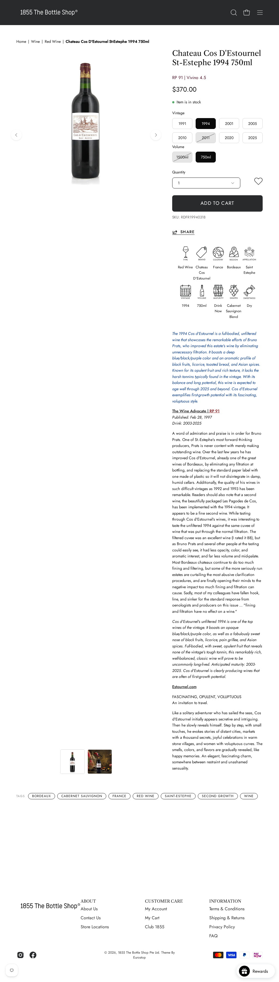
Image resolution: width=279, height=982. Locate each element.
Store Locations (95, 927)
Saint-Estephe (178, 796)
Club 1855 (154, 927)
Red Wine (53, 41)
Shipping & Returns (226, 918)
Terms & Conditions (226, 909)
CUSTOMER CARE (164, 901)
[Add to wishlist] (258, 182)
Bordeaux (41, 796)
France (119, 796)
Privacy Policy (222, 927)
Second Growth (217, 796)
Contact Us (91, 918)
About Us (89, 909)
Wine (35, 41)
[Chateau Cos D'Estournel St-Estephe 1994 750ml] (72, 761)
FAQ (213, 936)
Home (21, 41)
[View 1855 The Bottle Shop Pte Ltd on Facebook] (33, 955)
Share (187, 232)
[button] (233, 12)
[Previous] (16, 135)
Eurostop (139, 957)
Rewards (262, 971)
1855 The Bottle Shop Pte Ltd (138, 952)
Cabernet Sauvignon (81, 796)
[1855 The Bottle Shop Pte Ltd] (49, 12)
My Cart (152, 918)
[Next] (155, 135)
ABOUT (88, 901)
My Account (156, 909)
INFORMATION (225, 901)
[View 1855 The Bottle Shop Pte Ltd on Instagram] (20, 955)
